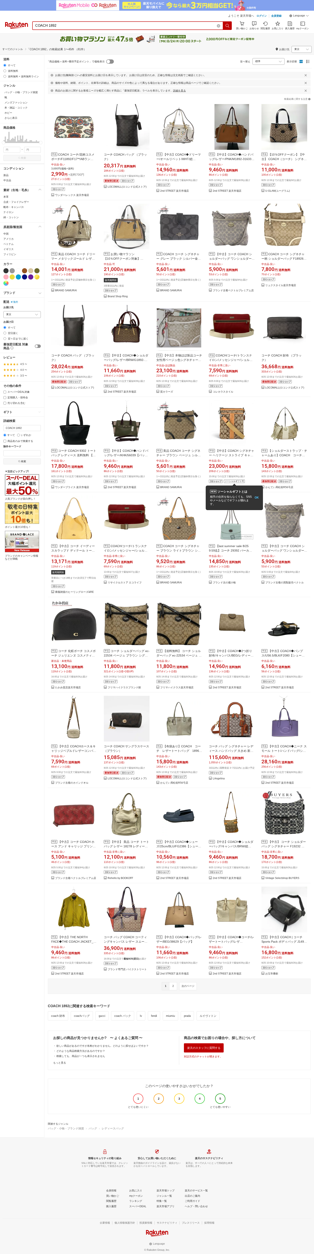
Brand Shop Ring (118, 296)
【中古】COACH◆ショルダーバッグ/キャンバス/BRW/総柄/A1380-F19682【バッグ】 (231, 846)
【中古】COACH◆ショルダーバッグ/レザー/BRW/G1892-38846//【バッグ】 (126, 360)
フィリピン (9, 254)
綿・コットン (11, 217)
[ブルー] (18, 277)
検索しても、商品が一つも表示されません (80, 1056)
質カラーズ (166, 391)
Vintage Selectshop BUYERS (282, 878)
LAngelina (219, 778)
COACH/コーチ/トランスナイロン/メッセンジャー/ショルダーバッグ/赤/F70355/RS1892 (230, 360)
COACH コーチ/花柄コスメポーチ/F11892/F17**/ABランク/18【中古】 (72, 159)
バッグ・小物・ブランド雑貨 (66, 1128)
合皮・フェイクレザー (16, 201)
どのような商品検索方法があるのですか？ (80, 1050)
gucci (102, 1015)
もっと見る (59, 1062)
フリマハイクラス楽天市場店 (177, 687)
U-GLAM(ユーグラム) (277, 191)
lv (141, 1015)
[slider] (3, 142)
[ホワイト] (18, 270)
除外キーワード (12, 446)
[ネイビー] (24, 277)
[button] (299, 16)
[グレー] (12, 270)
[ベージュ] (30, 270)
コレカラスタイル (223, 391)
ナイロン (8, 212)
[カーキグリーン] (37, 270)
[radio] (4, 65)
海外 (15, 301)
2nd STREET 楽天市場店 (174, 191)
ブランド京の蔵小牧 (224, 582)
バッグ (93, 1128)
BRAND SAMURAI (66, 290)
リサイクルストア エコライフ (125, 582)
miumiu (170, 1015)
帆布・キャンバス (13, 207)
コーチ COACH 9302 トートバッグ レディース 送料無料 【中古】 (73, 455)
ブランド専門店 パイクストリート (127, 969)
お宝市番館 (271, 973)
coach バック (122, 1015)
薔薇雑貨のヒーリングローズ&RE (74, 592)
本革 (6, 196)
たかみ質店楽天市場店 (68, 687)
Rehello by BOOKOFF (120, 878)
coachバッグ (82, 1015)
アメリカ (8, 238)
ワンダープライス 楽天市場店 (72, 487)
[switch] (38, 346)
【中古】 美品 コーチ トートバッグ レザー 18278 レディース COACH (126, 846)
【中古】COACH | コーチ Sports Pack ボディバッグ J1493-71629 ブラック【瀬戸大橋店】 (284, 941)
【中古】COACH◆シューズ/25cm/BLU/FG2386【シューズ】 (177, 846)
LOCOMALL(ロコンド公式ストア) (127, 186)
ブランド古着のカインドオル (71, 783)
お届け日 (8, 322)
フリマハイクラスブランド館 (124, 687)
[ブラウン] (24, 270)
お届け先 (8, 307)
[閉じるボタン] (305, 75)
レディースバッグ (113, 1128)
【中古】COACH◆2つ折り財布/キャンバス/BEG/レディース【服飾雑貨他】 (231, 655)
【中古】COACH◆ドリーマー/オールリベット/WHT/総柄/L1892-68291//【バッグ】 (178, 159)
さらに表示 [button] (10, 117)
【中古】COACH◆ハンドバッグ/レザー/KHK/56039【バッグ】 (126, 455)
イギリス (8, 249)
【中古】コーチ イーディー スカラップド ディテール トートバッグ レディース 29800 (73, 550)
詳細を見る (179, 90)
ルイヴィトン (208, 1015)
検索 (23, 157)
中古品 (7, 180)
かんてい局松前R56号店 (279, 487)
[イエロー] (12, 277)
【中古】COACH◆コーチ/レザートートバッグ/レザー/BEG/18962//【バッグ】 (231, 941)
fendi (154, 1015)
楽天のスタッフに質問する (203, 1047)
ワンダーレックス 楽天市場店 (72, 195)
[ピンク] (6, 277)
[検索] (227, 25)
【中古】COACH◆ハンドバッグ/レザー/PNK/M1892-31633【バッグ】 (231, 159)
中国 (6, 233)
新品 (6, 175)
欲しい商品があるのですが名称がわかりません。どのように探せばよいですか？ (102, 1045)
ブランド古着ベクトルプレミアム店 (233, 290)
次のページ (188, 986)
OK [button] (257, 497)
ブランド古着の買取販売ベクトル (284, 582)
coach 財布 (58, 1015)
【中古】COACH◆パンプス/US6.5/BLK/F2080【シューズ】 (282, 655)
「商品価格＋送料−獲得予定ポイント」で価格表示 (76, 61)
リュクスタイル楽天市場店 (280, 285)
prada (187, 1015)
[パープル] (30, 277)
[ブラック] (6, 270)
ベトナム (8, 244)
